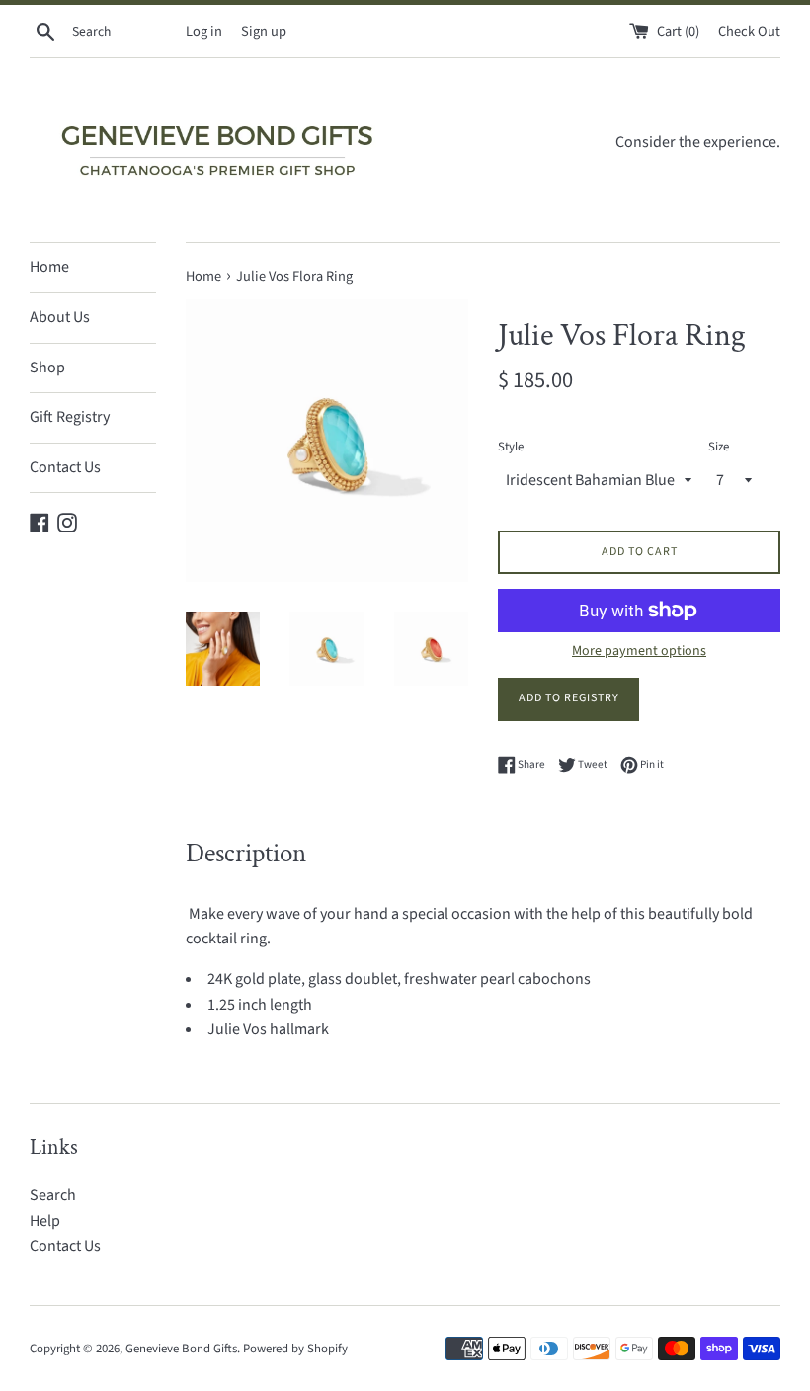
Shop (47, 367)
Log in (204, 31)
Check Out (749, 31)
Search (53, 1195)
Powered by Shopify (295, 1348)
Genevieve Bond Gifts (181, 1348)
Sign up (263, 31)
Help (45, 1221)
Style (511, 446)
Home (49, 267)
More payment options (639, 651)
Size (718, 446)
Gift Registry (70, 417)
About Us (60, 317)
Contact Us (65, 467)
